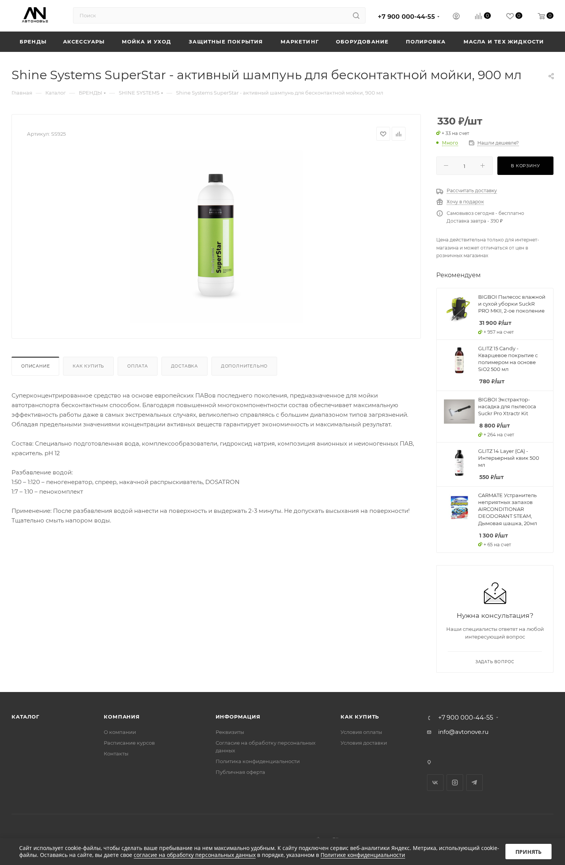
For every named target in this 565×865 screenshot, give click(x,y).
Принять (528, 851)
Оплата (137, 366)
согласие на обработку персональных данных (195, 854)
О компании (120, 732)
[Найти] (356, 15)
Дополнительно (244, 366)
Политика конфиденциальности (258, 761)
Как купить (88, 366)
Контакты (116, 753)
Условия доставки (364, 743)
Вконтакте (435, 782)
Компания (122, 717)
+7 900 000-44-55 (406, 16)
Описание (35, 366)
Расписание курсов (129, 743)
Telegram (474, 782)
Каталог (26, 717)
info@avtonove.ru (463, 731)
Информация (238, 717)
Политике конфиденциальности (363, 854)
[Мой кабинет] (456, 17)
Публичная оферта (240, 772)
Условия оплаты (361, 732)
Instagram (455, 782)
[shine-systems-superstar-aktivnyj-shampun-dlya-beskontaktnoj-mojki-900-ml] (216, 236)
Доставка (184, 366)
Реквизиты (230, 732)
